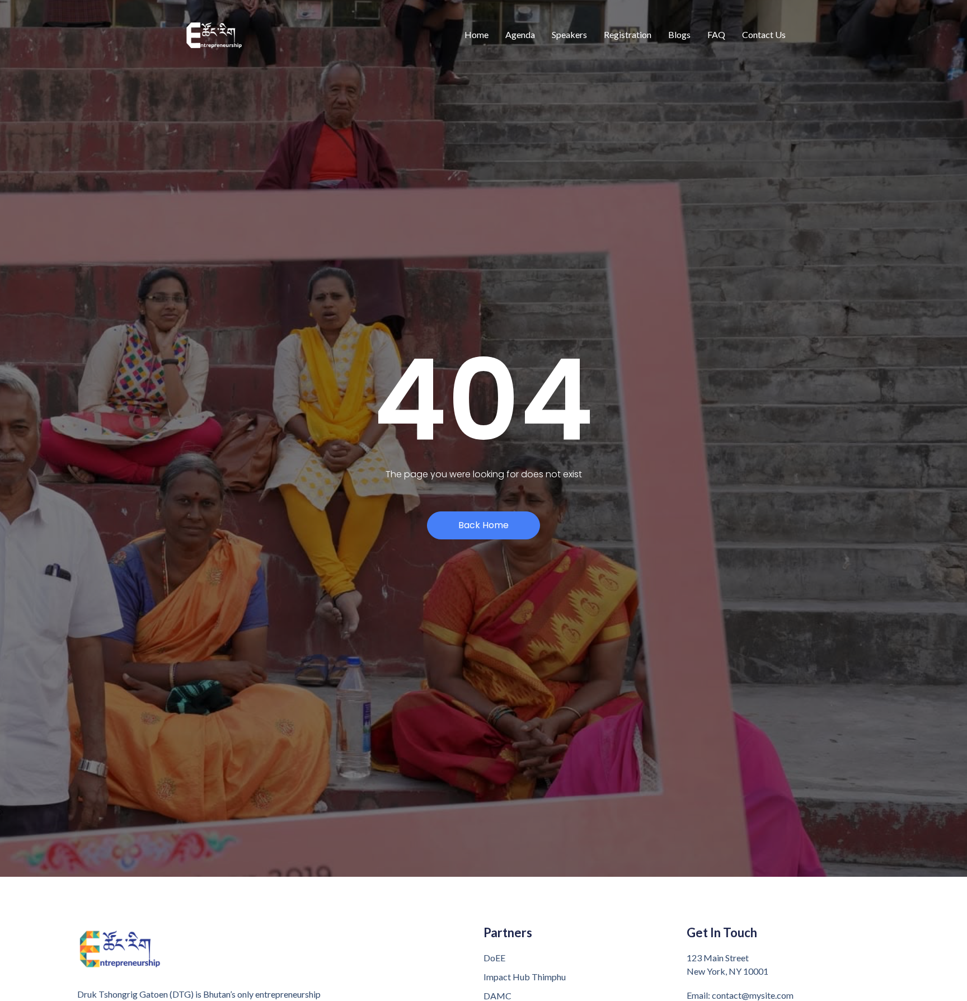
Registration (627, 34)
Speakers (569, 34)
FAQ (716, 34)
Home (476, 34)
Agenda (520, 34)
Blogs (679, 34)
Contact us (764, 34)
